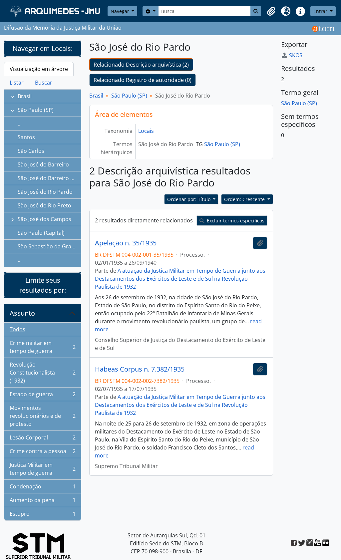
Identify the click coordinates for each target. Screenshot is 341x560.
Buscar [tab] (43, 82)
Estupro (42, 515)
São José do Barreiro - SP (49, 178)
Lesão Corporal (42, 439)
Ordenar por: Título (189, 199)
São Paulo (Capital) (41, 232)
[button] (271, 11)
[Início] (56, 11)
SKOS (295, 55)
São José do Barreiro (43, 164)
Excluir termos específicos (234, 220)
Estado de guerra (42, 396)
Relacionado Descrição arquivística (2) (141, 64)
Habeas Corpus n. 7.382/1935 (139, 369)
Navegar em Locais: (43, 48)
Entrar (321, 11)
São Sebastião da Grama (48, 246)
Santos (26, 137)
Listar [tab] (17, 82)
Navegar (121, 11)
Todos (17, 329)
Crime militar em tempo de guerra (42, 347)
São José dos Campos (44, 219)
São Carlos (31, 150)
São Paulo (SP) (36, 110)
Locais (146, 131)
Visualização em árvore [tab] (39, 69)
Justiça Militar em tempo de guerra (42, 468)
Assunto (22, 313)
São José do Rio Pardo (45, 191)
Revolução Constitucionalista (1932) (42, 372)
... (20, 123)
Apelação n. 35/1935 (126, 243)
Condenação (42, 488)
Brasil (25, 96)
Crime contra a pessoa (42, 452)
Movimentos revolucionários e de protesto (42, 415)
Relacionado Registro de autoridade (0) (142, 80)
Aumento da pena (42, 501)
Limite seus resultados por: (42, 285)
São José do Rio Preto (44, 205)
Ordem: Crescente (245, 199)
